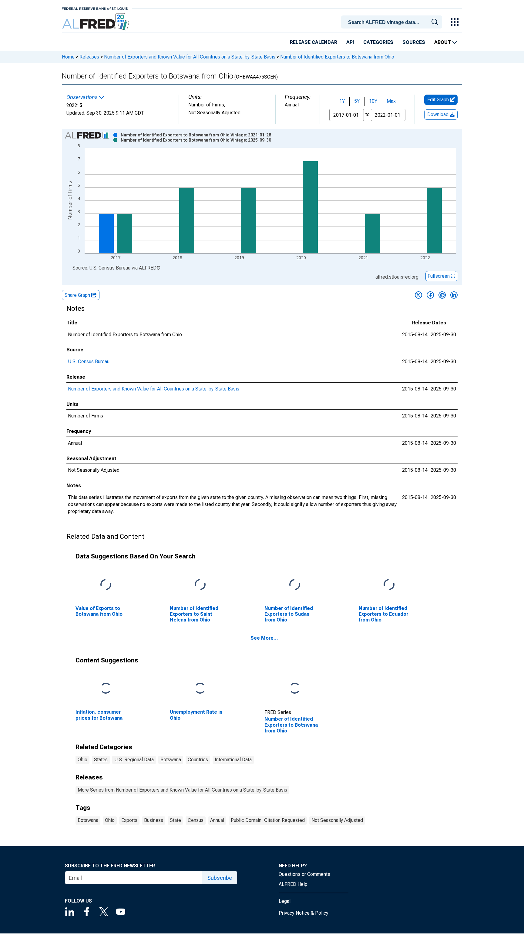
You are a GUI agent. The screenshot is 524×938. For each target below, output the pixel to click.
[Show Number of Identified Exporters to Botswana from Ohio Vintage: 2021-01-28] (196, 134)
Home (68, 57)
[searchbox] (392, 22)
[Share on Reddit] (442, 295)
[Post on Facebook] (430, 295)
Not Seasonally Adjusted (337, 820)
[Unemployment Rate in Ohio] (200, 689)
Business (153, 820)
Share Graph (78, 295)
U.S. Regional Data (134, 759)
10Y (373, 101)
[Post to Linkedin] (454, 295)
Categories (378, 42)
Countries (198, 759)
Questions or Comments (304, 874)
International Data (233, 759)
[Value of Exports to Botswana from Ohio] (106, 585)
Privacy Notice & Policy (303, 913)
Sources (413, 42)
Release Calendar (313, 42)
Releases (89, 57)
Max (391, 101)
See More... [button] (264, 638)
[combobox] (392, 21)
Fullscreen (439, 276)
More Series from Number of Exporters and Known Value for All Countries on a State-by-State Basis (182, 790)
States (101, 759)
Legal (285, 901)
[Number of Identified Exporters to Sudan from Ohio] (294, 585)
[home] (96, 22)
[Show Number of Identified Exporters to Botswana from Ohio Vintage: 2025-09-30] (196, 140)
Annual (217, 820)
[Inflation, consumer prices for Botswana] (106, 689)
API (350, 42)
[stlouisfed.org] (95, 8)
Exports (129, 820)
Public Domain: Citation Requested (268, 820)
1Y (342, 101)
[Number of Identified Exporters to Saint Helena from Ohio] (200, 585)
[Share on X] (418, 295)
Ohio (82, 759)
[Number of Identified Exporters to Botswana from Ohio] (294, 689)
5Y (357, 101)
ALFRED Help (293, 884)
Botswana (170, 759)
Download (438, 114)
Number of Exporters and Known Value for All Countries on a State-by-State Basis (189, 57)
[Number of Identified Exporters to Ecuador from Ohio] (389, 585)
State (175, 820)
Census (195, 820)
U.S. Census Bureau (88, 361)
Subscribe (219, 878)
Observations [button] (82, 97)
